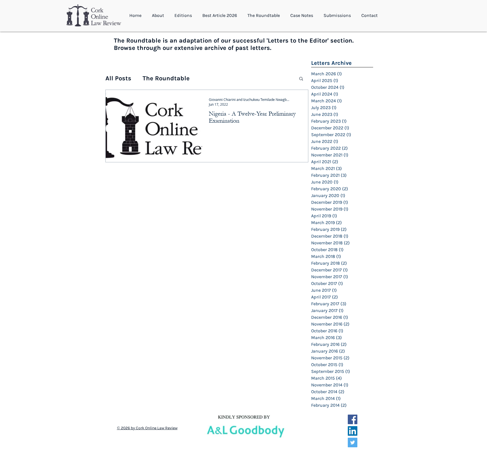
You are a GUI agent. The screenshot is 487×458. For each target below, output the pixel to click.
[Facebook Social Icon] (352, 419)
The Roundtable (166, 78)
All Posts (118, 78)
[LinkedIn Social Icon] (352, 431)
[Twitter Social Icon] (352, 442)
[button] (159, 15)
